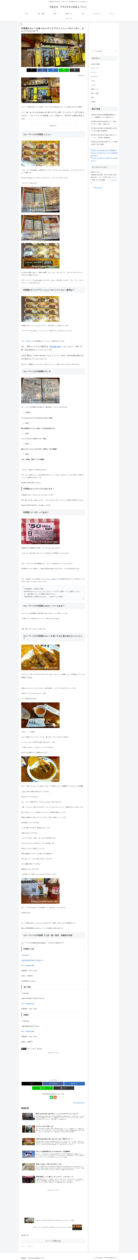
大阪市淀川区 (30, 960)
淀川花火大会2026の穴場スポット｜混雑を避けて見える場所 (104, 143)
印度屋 (40, 1048)
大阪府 (23, 960)
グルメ (24, 1048)
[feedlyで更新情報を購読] (51, 1097)
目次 (51, 126)
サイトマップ (98, 187)
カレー (30, 1048)
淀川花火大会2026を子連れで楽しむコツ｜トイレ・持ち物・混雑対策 (104, 136)
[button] (75, 70)
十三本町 (37, 960)
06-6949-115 (29, 1003)
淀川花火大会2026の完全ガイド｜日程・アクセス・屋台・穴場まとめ (104, 123)
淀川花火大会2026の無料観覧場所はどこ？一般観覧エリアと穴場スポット (103, 116)
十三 (35, 1048)
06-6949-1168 (55, 347)
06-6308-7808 (29, 965)
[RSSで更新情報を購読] (55, 1097)
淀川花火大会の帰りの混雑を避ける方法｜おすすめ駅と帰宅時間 (104, 129)
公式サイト (29, 341)
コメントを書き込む (53, 1241)
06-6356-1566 (29, 1031)
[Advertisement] (53, 1065)
